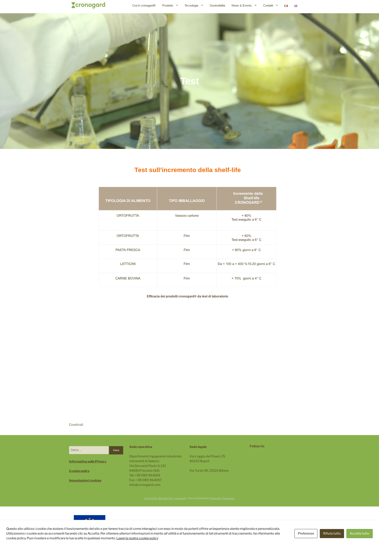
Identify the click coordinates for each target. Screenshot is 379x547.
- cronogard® (179, 498)
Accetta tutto (359, 533)
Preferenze (306, 533)
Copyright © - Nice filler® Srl (158, 498)
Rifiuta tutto (332, 533)
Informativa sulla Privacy (87, 461)
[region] (189, 81)
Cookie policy (79, 471)
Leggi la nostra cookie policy (137, 538)
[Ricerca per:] (89, 450)
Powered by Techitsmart (222, 498)
